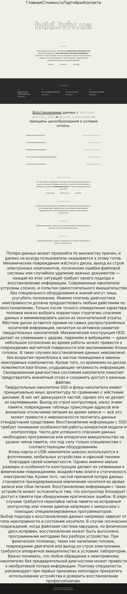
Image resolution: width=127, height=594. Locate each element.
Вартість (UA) (65, 193)
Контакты (51, 64)
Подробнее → (22, 96)
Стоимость (52, 2)
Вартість (70, 587)
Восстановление (58, 587)
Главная (34, 2)
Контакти (92, 2)
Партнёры (73, 2)
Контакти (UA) (50, 193)
